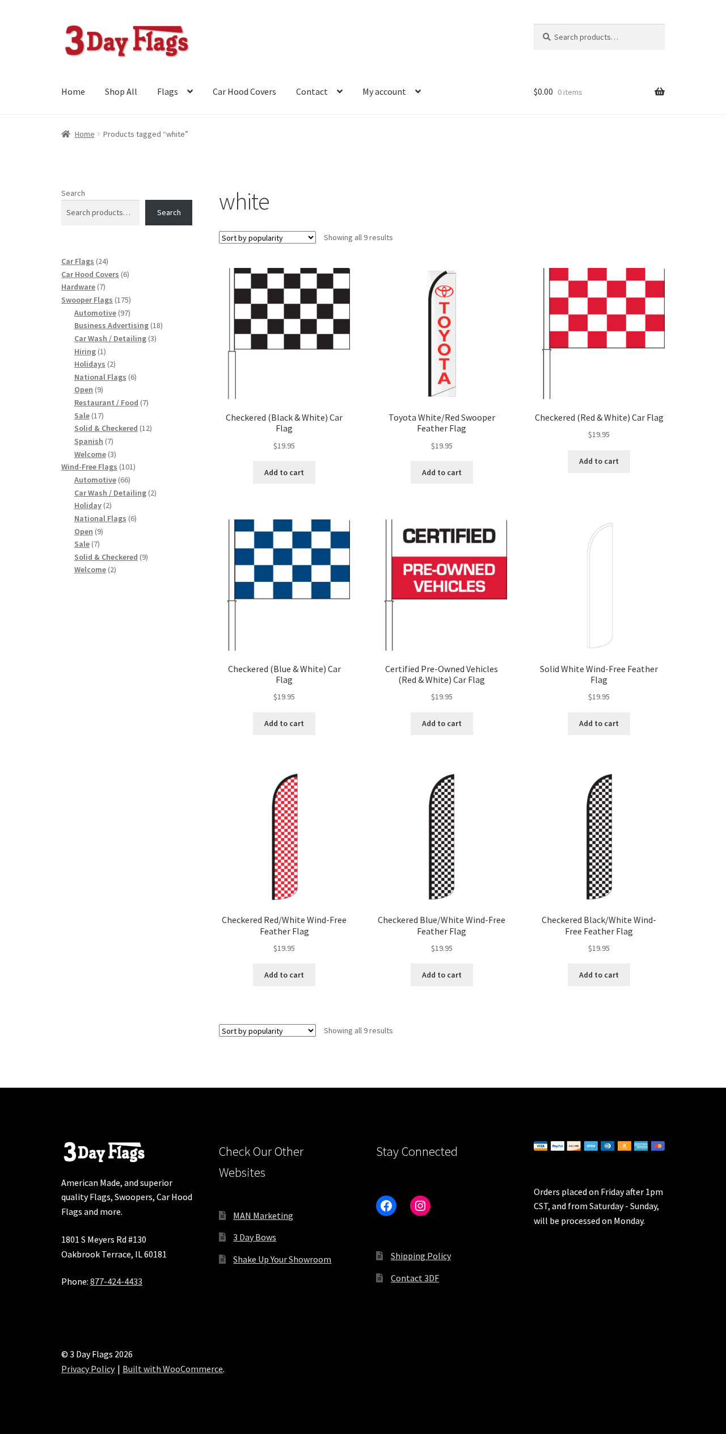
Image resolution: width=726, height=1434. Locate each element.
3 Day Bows (254, 1237)
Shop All (121, 91)
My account (384, 91)
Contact (312, 91)
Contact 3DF (415, 1278)
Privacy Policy (88, 1368)
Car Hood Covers (244, 91)
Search (73, 193)
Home (73, 91)
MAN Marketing (263, 1215)
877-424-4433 (116, 1281)
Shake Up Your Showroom (282, 1259)
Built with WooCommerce (173, 1368)
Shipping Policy (421, 1255)
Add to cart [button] (284, 472)
